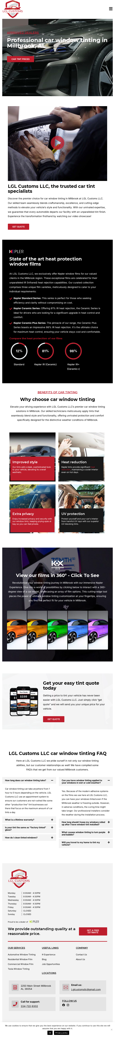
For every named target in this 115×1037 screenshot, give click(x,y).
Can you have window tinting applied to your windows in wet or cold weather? (82, 781)
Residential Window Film (20, 959)
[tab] (17, 630)
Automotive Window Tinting (21, 954)
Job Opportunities (51, 964)
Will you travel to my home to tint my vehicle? (81, 843)
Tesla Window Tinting (18, 969)
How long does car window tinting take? (25, 780)
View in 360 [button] (16, 634)
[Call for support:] (15, 1004)
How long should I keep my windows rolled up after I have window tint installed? (83, 823)
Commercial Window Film (20, 964)
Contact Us (81, 954)
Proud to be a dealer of (18, 922)
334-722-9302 (29, 1006)
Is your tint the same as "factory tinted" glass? (25, 828)
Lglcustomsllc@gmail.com (86, 989)
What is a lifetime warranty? (19, 819)
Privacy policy (61, 1033)
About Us (80, 959)
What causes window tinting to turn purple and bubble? (83, 833)
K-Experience (48, 954)
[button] (57, 143)
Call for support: (30, 1001)
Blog (44, 959)
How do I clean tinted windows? (21, 837)
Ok (50, 1033)
